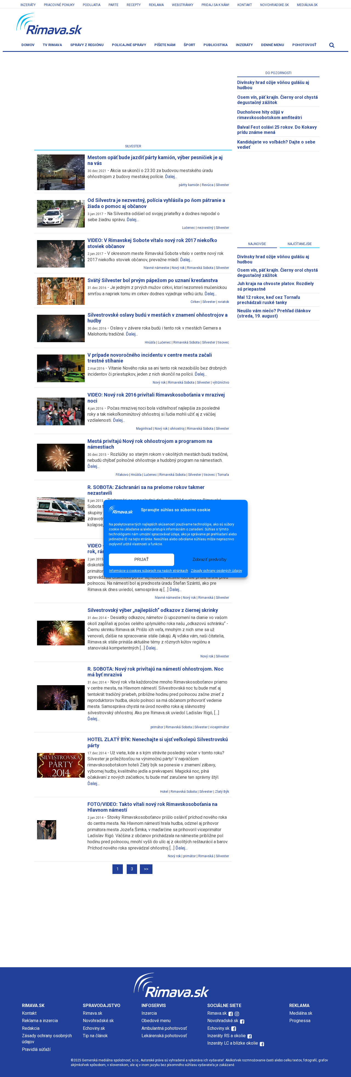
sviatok (223, 302)
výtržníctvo (221, 382)
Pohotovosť (304, 45)
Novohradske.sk (274, 5)
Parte (113, 5)
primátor (157, 727)
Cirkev (195, 302)
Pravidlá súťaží (36, 1049)
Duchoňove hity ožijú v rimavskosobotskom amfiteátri (269, 114)
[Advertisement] (133, 99)
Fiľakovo (122, 475)
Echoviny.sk (94, 1028)
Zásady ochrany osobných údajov (216, 571)
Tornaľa (223, 475)
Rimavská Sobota (200, 268)
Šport (189, 45)
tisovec (223, 342)
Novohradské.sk (98, 1020)
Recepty (134, 5)
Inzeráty (28, 5)
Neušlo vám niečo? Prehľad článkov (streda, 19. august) (274, 313)
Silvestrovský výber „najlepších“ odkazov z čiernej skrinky (152, 610)
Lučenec (188, 228)
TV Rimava (52, 45)
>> (146, 869)
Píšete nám (165, 45)
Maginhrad (144, 429)
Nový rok (178, 268)
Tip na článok (95, 1035)
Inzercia (149, 1013)
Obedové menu (156, 1020)
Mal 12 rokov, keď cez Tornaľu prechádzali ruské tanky (268, 300)
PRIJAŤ (141, 559)
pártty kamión (189, 185)
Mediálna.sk (307, 5)
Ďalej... (171, 176)
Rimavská (205, 598)
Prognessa (299, 1020)
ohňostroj (177, 429)
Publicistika (215, 45)
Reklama (156, 5)
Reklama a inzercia (40, 1020)
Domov (28, 45)
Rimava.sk (92, 1013)
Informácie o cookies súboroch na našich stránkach (148, 571)
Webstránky (182, 5)
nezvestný (205, 228)
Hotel (164, 792)
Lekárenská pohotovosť (164, 1035)
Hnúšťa (150, 342)
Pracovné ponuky (59, 5)
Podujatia (91, 5)
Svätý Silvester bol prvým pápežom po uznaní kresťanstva (152, 280)
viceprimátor (219, 727)
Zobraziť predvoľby (210, 559)
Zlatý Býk (222, 792)
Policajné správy (129, 45)
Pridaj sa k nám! (215, 5)
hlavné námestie (156, 268)
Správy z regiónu (87, 45)
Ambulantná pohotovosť (164, 1028)
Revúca (207, 185)
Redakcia (30, 1028)
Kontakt (244, 5)
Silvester (222, 185)
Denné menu (272, 45)
